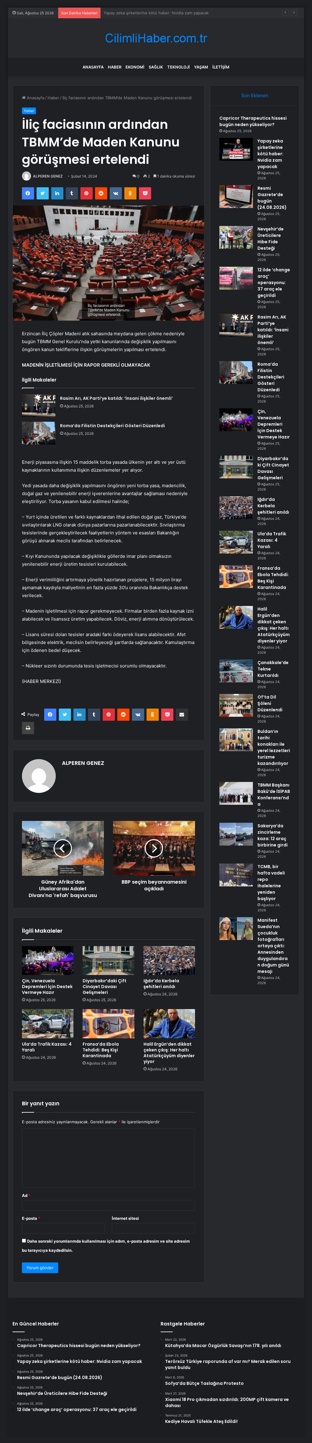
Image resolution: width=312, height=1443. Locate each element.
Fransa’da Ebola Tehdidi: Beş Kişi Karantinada (101, 1050)
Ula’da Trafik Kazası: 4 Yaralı (47, 1047)
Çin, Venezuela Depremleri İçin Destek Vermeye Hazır (47, 986)
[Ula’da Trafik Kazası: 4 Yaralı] (48, 1023)
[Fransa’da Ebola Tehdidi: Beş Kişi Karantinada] (108, 1023)
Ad (26, 1195)
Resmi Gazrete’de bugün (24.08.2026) (140, 12)
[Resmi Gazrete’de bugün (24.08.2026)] (236, 196)
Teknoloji (178, 67)
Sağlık (156, 67)
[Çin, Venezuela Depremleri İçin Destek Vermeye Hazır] (48, 960)
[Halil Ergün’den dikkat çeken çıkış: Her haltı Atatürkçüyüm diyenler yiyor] (169, 1023)
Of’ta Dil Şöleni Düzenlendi (269, 703)
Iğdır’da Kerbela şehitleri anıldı (161, 984)
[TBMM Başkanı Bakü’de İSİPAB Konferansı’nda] (236, 793)
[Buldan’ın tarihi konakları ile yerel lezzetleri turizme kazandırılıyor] (236, 739)
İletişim (220, 67)
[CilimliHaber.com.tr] (156, 38)
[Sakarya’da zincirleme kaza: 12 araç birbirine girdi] (236, 834)
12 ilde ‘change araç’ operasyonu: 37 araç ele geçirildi (273, 282)
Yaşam (201, 67)
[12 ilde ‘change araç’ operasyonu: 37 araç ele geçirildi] (236, 278)
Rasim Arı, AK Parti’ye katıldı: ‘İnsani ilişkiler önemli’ (116, 398)
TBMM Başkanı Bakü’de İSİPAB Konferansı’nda (273, 794)
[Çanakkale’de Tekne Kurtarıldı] (236, 671)
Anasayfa (93, 67)
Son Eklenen (254, 95)
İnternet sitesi (125, 1218)
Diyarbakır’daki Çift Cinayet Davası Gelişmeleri (104, 986)
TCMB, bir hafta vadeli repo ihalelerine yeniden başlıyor (271, 883)
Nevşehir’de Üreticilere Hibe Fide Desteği (270, 238)
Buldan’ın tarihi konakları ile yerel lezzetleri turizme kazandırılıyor (273, 747)
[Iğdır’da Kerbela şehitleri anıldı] (169, 960)
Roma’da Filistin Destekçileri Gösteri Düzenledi (112, 426)
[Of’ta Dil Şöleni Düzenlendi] (236, 705)
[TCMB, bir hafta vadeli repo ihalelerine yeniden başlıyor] (236, 875)
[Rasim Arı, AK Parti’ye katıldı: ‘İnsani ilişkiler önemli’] (38, 405)
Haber (114, 67)
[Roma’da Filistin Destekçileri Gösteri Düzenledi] (38, 433)
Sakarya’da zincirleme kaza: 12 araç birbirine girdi (272, 835)
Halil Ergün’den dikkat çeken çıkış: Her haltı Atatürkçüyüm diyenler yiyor (169, 1053)
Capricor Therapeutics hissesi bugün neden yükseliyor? (253, 121)
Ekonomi (135, 67)
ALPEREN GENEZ (48, 176)
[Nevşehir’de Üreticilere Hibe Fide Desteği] (236, 237)
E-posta (31, 1218)
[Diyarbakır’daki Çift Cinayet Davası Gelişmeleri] (108, 960)
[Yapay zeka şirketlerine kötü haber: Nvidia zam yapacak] (236, 149)
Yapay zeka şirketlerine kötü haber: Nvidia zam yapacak (270, 154)
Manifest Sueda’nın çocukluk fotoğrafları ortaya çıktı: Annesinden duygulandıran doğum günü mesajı (273, 945)
